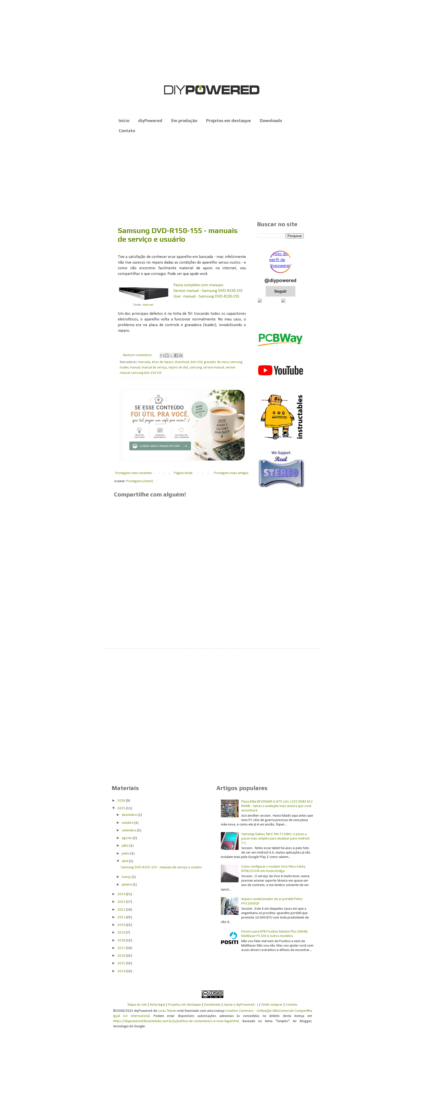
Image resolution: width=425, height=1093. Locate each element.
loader (124, 367)
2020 (121, 925)
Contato (127, 130)
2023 (121, 902)
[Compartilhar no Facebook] (176, 355)
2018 (121, 940)
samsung (195, 367)
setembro (129, 830)
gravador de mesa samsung (223, 362)
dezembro (130, 815)
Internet (148, 304)
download (182, 362)
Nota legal (157, 1005)
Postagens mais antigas (231, 473)
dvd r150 (196, 362)
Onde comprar (271, 1005)
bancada (144, 362)
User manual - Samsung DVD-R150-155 (206, 297)
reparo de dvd (178, 367)
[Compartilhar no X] (171, 355)
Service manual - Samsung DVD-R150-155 (207, 291)
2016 (121, 956)
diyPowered (150, 120)
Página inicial (183, 473)
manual (135, 367)
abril (125, 861)
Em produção (184, 120)
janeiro (127, 885)
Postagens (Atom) (139, 481)
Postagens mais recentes (133, 473)
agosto (127, 838)
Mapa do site (137, 1005)
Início (124, 120)
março (127, 877)
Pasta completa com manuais (198, 285)
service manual (213, 367)
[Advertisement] (212, 177)
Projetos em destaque (228, 120)
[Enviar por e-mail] (162, 355)
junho (126, 853)
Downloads (271, 120)
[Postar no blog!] (166, 355)
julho (125, 846)
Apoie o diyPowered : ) (241, 1005)
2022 (121, 910)
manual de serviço (154, 367)
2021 (121, 917)
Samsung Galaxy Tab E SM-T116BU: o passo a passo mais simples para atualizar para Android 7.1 (275, 838)
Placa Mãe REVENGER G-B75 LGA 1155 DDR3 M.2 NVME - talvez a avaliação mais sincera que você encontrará (277, 806)
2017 (121, 948)
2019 (121, 933)
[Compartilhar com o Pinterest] (180, 355)
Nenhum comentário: (138, 355)
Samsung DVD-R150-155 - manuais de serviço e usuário (178, 234)
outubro (128, 823)
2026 (121, 801)
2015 (121, 963)
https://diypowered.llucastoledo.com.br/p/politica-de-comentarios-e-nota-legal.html (176, 1021)
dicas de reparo (162, 362)
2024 (121, 894)
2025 (121, 808)
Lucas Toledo (167, 1011)
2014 (121, 971)
